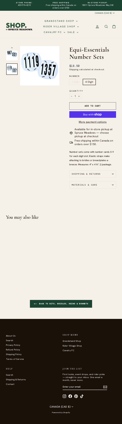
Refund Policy (13, 349)
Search (9, 340)
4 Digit (89, 81)
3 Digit (76, 81)
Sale (71, 32)
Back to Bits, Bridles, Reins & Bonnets (63, 303)
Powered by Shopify (61, 412)
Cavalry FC (53, 32)
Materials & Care (84, 184)
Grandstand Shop (59, 21)
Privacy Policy (13, 345)
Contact (10, 384)
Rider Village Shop (60, 26)
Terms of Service (15, 359)
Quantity (76, 91)
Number (74, 76)
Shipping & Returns (86, 174)
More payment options (93, 122)
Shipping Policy (13, 354)
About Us (10, 335)
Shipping (73, 69)
